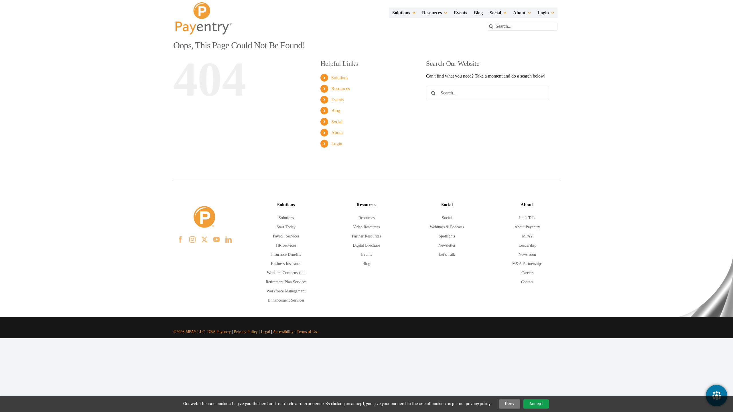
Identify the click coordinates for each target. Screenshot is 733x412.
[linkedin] (228, 239)
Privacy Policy (246, 332)
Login (336, 143)
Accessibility (283, 332)
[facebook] (180, 239)
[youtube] (216, 239)
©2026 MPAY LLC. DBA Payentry (202, 332)
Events (337, 99)
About (337, 132)
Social (336, 121)
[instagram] (192, 239)
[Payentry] (204, 4)
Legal (265, 332)
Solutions (339, 77)
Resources (340, 88)
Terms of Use (307, 332)
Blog (335, 110)
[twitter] (204, 239)
